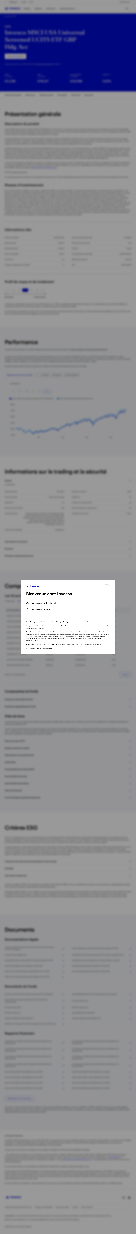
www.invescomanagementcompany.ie (55, 638)
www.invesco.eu (71, 636)
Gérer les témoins (93, 621)
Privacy (58, 622)
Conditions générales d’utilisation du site (39, 622)
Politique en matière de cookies (73, 622)
